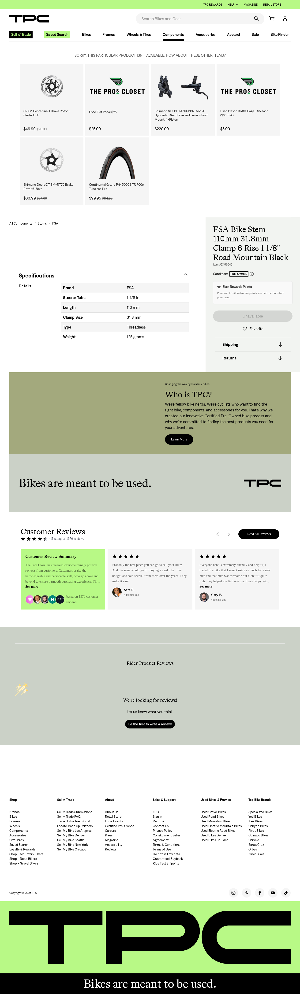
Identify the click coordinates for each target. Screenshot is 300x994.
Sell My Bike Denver (71, 835)
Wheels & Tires (139, 35)
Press (108, 835)
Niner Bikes (256, 854)
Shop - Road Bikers (23, 859)
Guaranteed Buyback (168, 859)
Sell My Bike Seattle (70, 840)
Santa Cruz (256, 844)
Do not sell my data (166, 854)
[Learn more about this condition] (251, 274)
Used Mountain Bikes (215, 821)
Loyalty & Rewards (22, 849)
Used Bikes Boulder (214, 840)
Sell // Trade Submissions (74, 812)
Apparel (233, 35)
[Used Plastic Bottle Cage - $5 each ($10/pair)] (248, 86)
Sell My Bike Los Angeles (74, 830)
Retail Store (272, 4)
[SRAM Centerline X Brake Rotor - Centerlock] (51, 86)
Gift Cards (16, 840)
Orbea (252, 849)
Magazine (251, 4)
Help (231, 4)
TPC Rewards (212, 4)
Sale (255, 35)
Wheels (14, 826)
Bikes (86, 35)
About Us (111, 812)
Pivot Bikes (256, 830)
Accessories (206, 35)
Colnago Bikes (258, 835)
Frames (108, 35)
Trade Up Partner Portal (73, 821)
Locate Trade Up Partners (75, 826)
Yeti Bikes (255, 816)
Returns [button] (229, 358)
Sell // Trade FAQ (69, 816)
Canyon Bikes (258, 826)
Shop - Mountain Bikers (26, 854)
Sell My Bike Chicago (71, 849)
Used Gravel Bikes (213, 812)
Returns (158, 821)
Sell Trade (21, 35)
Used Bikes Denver (214, 835)
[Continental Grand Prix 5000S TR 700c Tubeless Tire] (117, 160)
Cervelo (253, 840)
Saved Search (57, 35)
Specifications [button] (36, 275)
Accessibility (113, 844)
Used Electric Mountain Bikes (221, 826)
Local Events (114, 821)
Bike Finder (279, 35)
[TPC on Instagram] (233, 893)
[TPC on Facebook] (259, 893)
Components (173, 35)
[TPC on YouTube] (273, 893)
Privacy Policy (162, 830)
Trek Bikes (255, 821)
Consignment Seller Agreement (166, 837)
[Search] (256, 19)
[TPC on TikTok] (286, 893)
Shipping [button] (230, 344)
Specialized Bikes (260, 812)
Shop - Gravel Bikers (23, 863)
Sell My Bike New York (72, 844)
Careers (110, 830)
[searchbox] (192, 18)
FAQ (156, 812)
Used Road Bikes (212, 816)
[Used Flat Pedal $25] (117, 86)
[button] (285, 18)
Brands (14, 812)
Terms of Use (162, 849)
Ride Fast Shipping (166, 863)
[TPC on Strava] (246, 893)
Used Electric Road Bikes (218, 830)
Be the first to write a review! (150, 724)
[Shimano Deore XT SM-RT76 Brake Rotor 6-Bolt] (51, 160)
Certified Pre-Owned (119, 826)
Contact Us (161, 826)
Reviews (110, 849)
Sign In (157, 816)
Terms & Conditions (166, 844)
